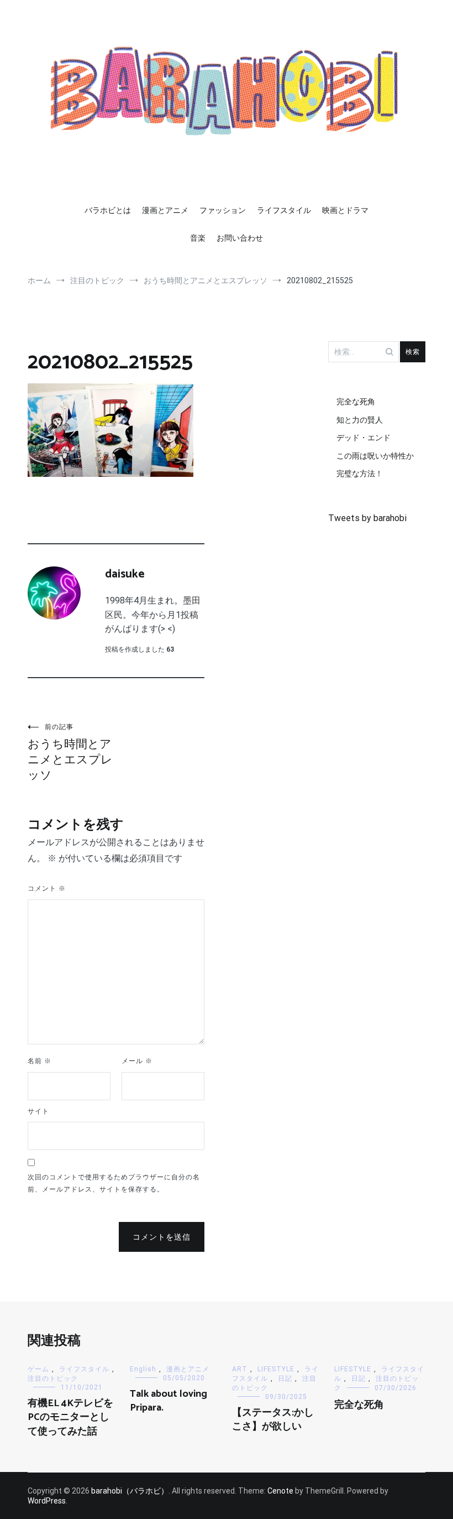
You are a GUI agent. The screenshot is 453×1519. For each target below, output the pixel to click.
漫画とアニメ (165, 210)
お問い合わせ (240, 237)
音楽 (198, 237)
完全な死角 (355, 401)
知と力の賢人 (359, 419)
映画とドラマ (345, 210)
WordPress (47, 1500)
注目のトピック (53, 1378)
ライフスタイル (284, 210)
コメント (47, 888)
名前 (39, 1061)
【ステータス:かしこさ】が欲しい (273, 1419)
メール (137, 1061)
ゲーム (38, 1369)
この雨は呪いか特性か (375, 455)
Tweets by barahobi (367, 518)
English (143, 1369)
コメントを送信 (162, 1236)
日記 (285, 1378)
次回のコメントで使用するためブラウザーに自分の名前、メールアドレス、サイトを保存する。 (114, 1183)
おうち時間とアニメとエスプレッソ (70, 752)
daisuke (125, 574)
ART (239, 1369)
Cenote (280, 1490)
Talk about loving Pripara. (168, 1401)
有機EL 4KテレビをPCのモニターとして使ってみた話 (70, 1417)
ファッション (222, 210)
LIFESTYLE (275, 1369)
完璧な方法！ (359, 473)
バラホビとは (108, 210)
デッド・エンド (363, 437)
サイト (38, 1111)
